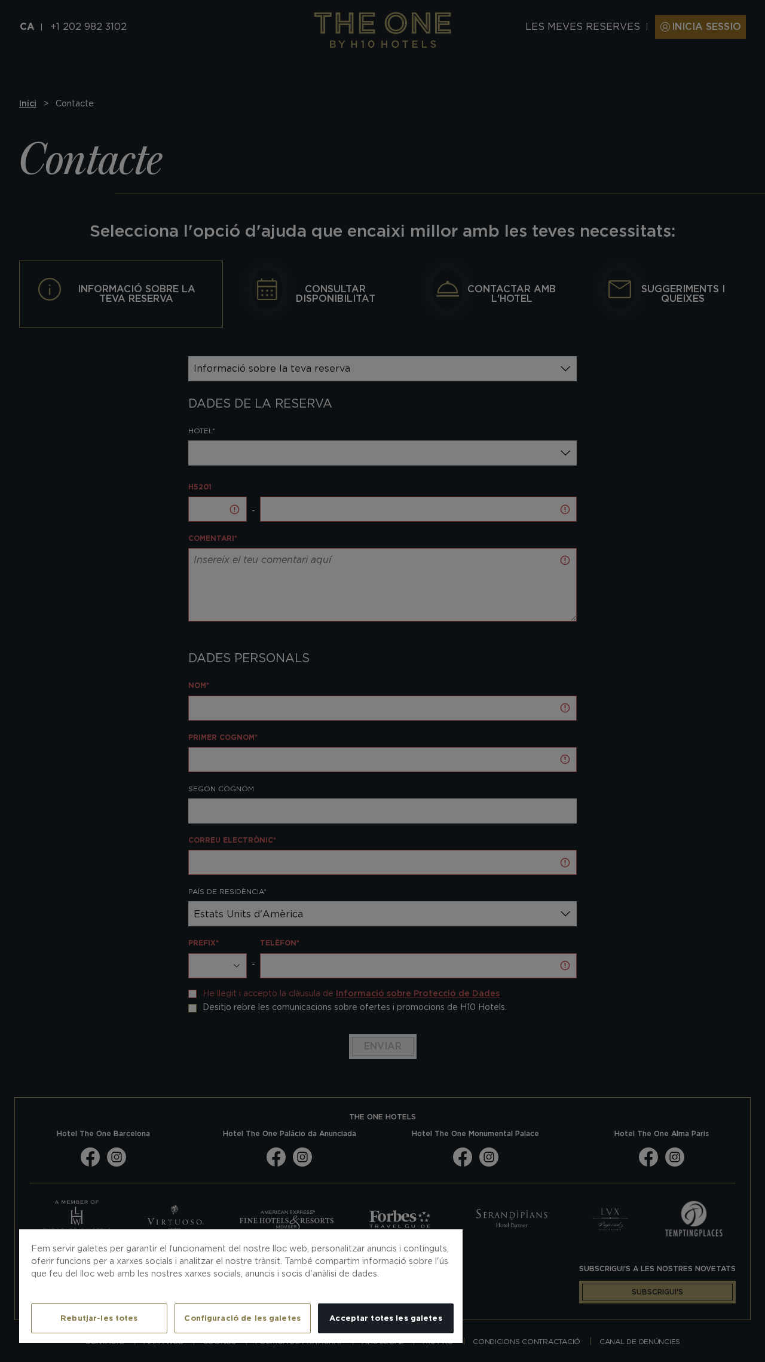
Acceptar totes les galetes (385, 1318)
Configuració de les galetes (242, 1318)
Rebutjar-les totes (98, 1318)
